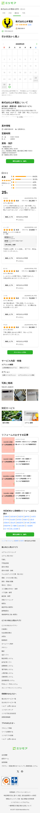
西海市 (6, 523)
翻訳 (3, 651)
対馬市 (19, 520)
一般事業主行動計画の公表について (20, 805)
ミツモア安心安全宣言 (9, 713)
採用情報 (4, 762)
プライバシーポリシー (23, 792)
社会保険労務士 (7, 633)
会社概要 (4, 755)
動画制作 (4, 640)
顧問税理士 (5, 611)
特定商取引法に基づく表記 (12, 795)
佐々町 (6, 529)
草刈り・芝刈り (7, 585)
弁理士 (4, 636)
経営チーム (5, 758)
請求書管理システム (8, 680)
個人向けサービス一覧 (9, 699)
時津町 (33, 523)
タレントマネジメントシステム (12, 688)
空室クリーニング (7, 600)
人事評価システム (7, 673)
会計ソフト (5, 655)
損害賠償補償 (6, 717)
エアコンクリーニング (9, 552)
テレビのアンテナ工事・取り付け (12, 574)
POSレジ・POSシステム (10, 684)
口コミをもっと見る (20, 352)
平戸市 (6, 520)
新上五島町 (14, 529)
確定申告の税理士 (7, 607)
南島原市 (20, 523)
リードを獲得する (7, 732)
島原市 (20, 516)
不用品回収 (5, 563)
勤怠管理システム (7, 658)
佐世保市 (13, 516)
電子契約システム (7, 669)
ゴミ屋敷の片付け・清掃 (9, 589)
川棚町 (14, 526)
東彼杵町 (7, 526)
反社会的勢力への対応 (29, 795)
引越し (4, 559)
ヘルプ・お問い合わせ (9, 706)
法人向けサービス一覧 (9, 702)
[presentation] (4, 13)
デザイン (4, 647)
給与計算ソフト (7, 662)
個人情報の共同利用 (27, 799)
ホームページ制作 (7, 644)
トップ (4, 541)
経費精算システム (7, 666)
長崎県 (17, 541)
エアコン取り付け (7, 556)
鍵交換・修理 (6, 596)
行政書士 (4, 629)
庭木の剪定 (5, 567)
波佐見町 (21, 526)
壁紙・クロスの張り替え (9, 578)
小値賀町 (29, 526)
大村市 (33, 516)
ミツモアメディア (7, 710)
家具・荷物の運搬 (7, 581)
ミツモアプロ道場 (7, 735)
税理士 (4, 603)
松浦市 (12, 520)
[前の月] (3, 44)
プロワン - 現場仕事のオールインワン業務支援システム (20, 766)
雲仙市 (12, 523)
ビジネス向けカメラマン (9, 625)
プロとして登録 (7, 728)
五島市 (31, 520)
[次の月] (36, 44)
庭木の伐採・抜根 (7, 570)
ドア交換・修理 (7, 592)
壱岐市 (25, 520)
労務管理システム (7, 677)
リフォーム (10, 541)
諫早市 (27, 516)
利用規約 (12, 792)
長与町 (27, 523)
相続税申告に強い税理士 (9, 614)
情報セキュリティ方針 (13, 799)
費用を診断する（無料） (20, 161)
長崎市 (6, 516)
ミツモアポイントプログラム (20, 802)
